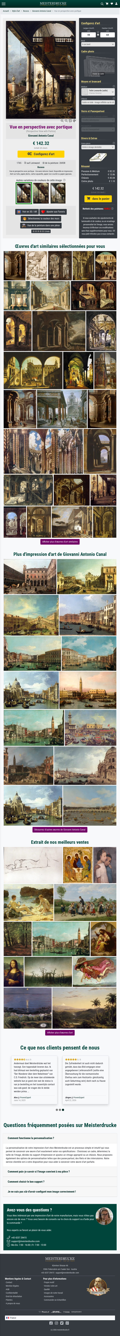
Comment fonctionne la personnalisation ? (31, 1138)
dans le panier (99, 198)
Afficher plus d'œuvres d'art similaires (60, 541)
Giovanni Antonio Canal (41, 11)
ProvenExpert (28, 1097)
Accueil (6, 11)
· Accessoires (48, 1296)
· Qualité (46, 1289)
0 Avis (46, 231)
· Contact (8, 1282)
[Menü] (3, 4)
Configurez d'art (43, 154)
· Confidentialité (11, 1293)
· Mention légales (12, 1286)
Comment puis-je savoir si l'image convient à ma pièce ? (39, 1171)
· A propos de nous (12, 1303)
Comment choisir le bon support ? (26, 1181)
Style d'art (16, 11)
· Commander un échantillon (54, 1300)
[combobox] (98, 44)
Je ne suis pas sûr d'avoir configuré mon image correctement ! (42, 1191)
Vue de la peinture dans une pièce (43, 225)
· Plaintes (8, 1300)
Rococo (26, 11)
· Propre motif (48, 1282)
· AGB (7, 1289)
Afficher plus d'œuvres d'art (60, 1032)
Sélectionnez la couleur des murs (42, 218)
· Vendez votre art (50, 1286)
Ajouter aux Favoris (55, 211)
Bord (83, 41)
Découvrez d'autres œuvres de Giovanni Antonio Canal (59, 829)
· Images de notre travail (53, 1293)
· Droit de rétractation (13, 1296)
